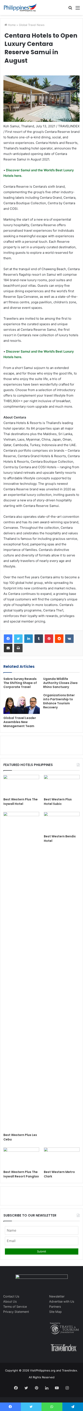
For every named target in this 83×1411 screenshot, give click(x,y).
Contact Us (11, 1296)
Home (11, 25)
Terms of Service (15, 1306)
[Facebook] (8, 638)
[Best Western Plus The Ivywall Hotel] (21, 785)
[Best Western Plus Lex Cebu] (21, 971)
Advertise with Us (61, 1301)
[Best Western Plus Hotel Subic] (62, 785)
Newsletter (56, 1296)
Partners (55, 1306)
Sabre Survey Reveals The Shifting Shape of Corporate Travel (20, 683)
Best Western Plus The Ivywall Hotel (20, 801)
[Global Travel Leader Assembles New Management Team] (21, 703)
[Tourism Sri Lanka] (20, 7)
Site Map (55, 1311)
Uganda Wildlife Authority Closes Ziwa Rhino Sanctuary (60, 683)
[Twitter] (18, 638)
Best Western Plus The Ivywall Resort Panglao (21, 1174)
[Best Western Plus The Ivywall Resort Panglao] (21, 1157)
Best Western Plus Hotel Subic (58, 801)
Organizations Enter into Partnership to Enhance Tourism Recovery (59, 701)
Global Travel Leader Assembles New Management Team (19, 722)
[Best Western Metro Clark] (62, 1157)
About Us (10, 1301)
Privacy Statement (16, 1311)
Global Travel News (31, 25)
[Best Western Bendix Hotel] (62, 822)
